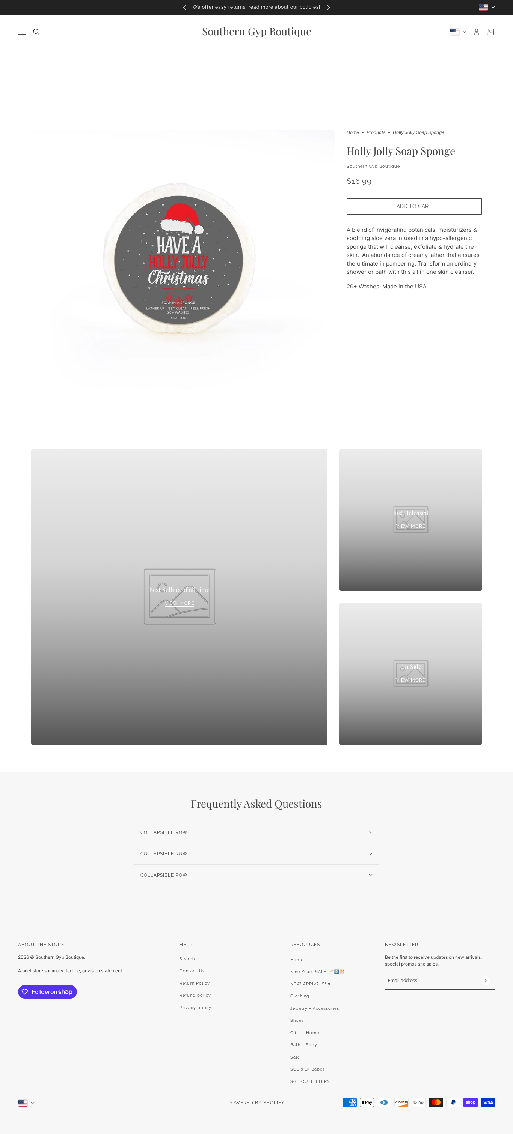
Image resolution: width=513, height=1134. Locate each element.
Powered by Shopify (256, 1102)
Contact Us (192, 971)
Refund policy (195, 995)
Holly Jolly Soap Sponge (401, 151)
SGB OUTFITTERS (310, 1081)
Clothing (299, 996)
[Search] (36, 32)
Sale (295, 1057)
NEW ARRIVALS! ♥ (310, 984)
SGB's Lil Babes (307, 1069)
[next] (328, 7)
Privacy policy (195, 1007)
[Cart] (491, 32)
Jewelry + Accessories (314, 1008)
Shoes (297, 1020)
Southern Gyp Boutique (373, 166)
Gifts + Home (304, 1032)
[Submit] (485, 980)
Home (353, 132)
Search (187, 959)
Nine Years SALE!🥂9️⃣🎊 (317, 971)
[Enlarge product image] (183, 262)
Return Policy (195, 983)
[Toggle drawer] (22, 31)
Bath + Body (303, 1044)
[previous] (184, 7)
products (376, 132)
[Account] (476, 32)
